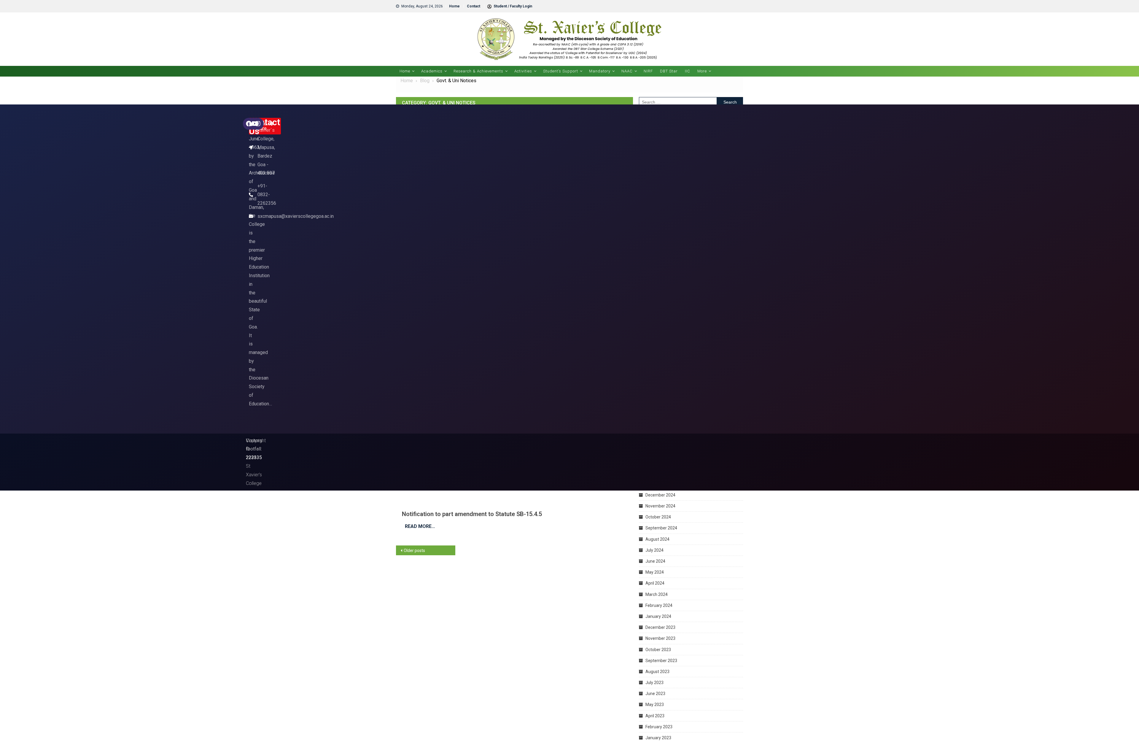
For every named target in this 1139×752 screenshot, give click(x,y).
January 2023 (658, 737)
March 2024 (656, 594)
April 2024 (654, 583)
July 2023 (654, 682)
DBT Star (669, 71)
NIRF (648, 71)
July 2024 (654, 550)
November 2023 (660, 638)
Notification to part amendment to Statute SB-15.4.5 (472, 514)
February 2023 (658, 726)
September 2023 (661, 660)
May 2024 (654, 572)
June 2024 (655, 561)
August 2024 (657, 539)
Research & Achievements (478, 71)
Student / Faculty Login (512, 6)
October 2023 (658, 649)
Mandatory (599, 71)
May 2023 (654, 704)
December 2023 (660, 627)
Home (454, 6)
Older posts (414, 550)
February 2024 (658, 605)
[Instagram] (258, 124)
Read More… (420, 526)
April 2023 (654, 715)
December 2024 (660, 495)
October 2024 (658, 517)
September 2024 (661, 528)
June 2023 (655, 693)
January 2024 (658, 616)
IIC (687, 71)
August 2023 (657, 671)
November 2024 (660, 506)
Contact (473, 6)
